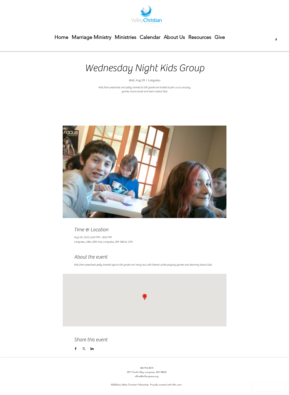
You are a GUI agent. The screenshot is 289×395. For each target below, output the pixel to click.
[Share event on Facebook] (75, 348)
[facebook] (276, 39)
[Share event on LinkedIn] (92, 348)
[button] (200, 37)
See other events (145, 110)
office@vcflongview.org (147, 376)
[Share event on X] (83, 348)
